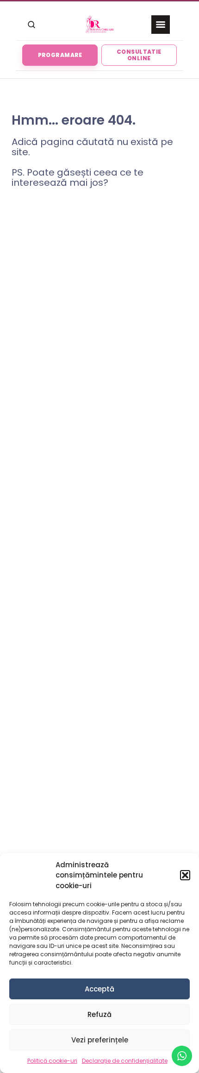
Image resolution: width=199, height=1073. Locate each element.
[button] (185, 875)
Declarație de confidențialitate (125, 1061)
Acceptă (99, 989)
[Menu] (160, 24)
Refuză (99, 1014)
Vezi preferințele (99, 1040)
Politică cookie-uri (52, 1061)
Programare (60, 55)
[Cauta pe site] (31, 24)
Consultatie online (139, 55)
